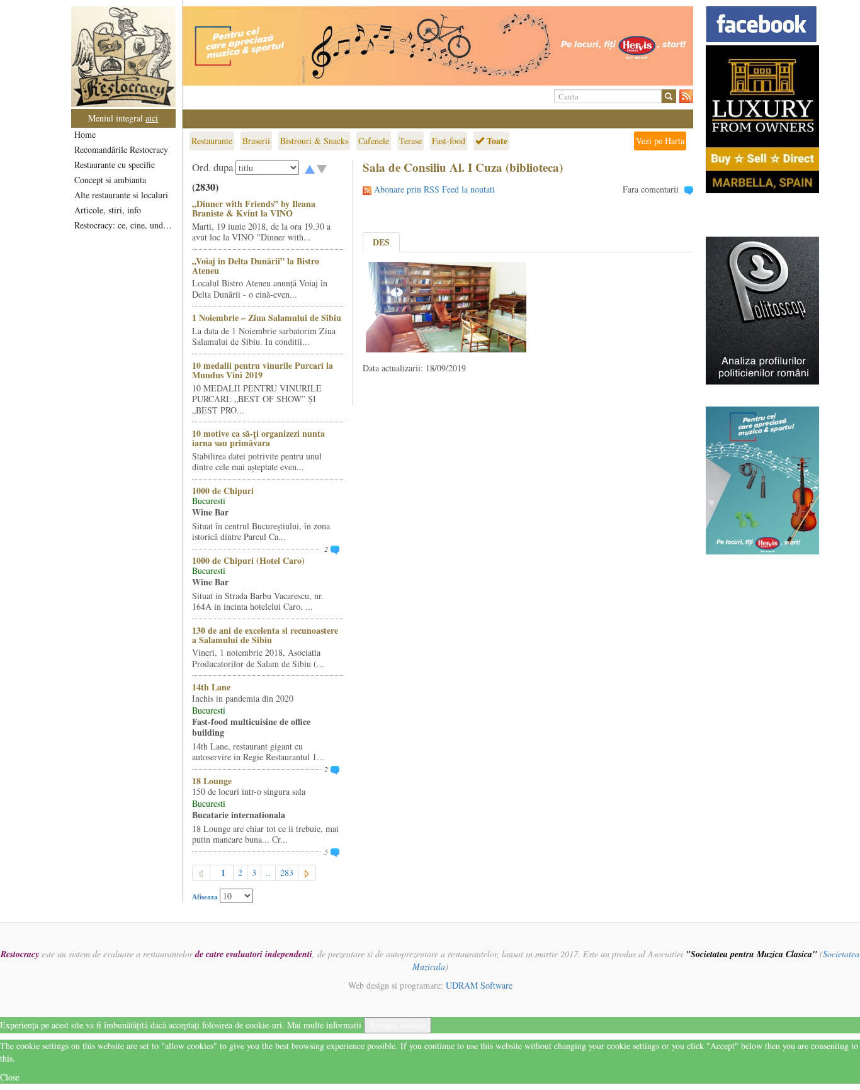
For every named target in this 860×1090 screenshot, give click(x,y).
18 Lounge (212, 780)
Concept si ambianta (110, 180)
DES (381, 242)
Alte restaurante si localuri (121, 195)
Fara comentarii (651, 189)
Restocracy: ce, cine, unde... (124, 225)
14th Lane (211, 687)
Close (10, 1077)
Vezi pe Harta (660, 141)
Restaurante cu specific (114, 165)
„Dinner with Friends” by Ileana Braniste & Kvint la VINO (253, 208)
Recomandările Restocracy (121, 149)
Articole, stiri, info (107, 210)
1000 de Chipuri (223, 490)
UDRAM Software (479, 985)
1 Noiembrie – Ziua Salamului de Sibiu (266, 317)
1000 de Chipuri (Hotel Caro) (248, 560)
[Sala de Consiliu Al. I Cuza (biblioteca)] (446, 306)
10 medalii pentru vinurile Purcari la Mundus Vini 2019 (262, 370)
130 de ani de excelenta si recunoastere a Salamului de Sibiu (265, 635)
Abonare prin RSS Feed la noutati (434, 189)
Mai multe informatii (324, 1025)
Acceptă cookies (397, 1025)
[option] (438, 46)
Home (85, 134)
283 (286, 873)
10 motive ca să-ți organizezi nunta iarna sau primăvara (258, 438)
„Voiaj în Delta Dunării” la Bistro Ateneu (255, 265)
